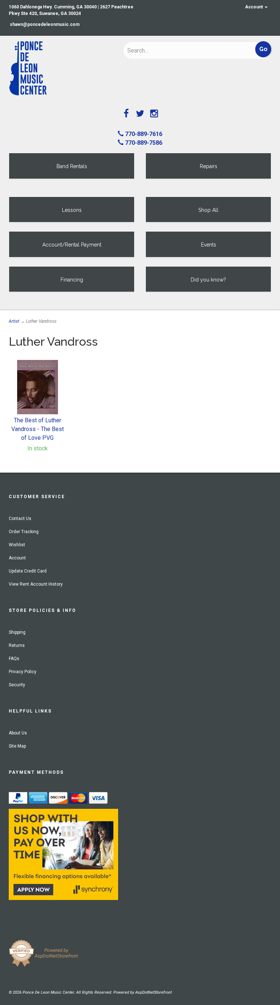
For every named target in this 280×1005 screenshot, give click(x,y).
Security (17, 684)
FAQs (14, 658)
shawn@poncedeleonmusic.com (44, 24)
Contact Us (20, 518)
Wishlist (17, 544)
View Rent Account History (36, 584)
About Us (18, 733)
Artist (14, 321)
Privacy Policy (22, 671)
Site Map (17, 746)
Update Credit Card (28, 571)
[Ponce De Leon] (60, 68)
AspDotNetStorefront (153, 992)
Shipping (17, 632)
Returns (17, 645)
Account (254, 6)
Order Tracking (24, 531)
